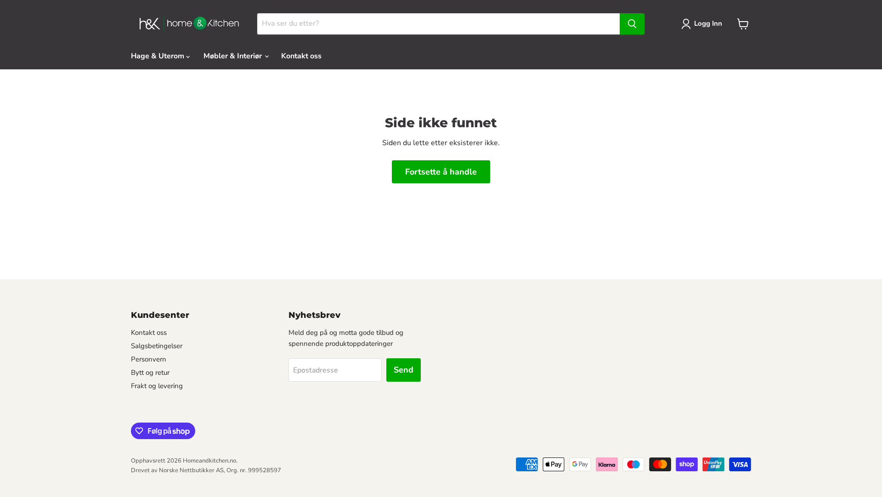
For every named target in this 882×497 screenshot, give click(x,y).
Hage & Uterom (158, 56)
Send (403, 369)
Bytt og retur (150, 372)
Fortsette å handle (441, 171)
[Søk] (632, 23)
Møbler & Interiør (234, 56)
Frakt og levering (157, 385)
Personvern (148, 359)
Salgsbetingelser (156, 345)
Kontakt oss (301, 56)
